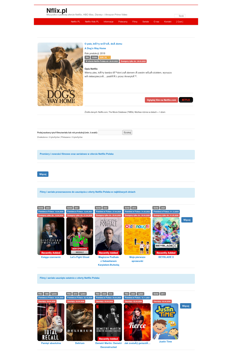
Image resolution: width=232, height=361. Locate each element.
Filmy (134, 21)
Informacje (108, 21)
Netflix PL (75, 21)
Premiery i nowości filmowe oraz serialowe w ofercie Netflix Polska (76, 154)
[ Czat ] (179, 21)
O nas (156, 21)
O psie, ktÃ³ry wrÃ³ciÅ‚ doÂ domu (103, 43)
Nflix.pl (56, 10)
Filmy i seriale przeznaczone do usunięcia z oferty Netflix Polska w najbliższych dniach (87, 191)
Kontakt (167, 21)
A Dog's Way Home (95, 48)
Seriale (146, 21)
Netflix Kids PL (92, 21)
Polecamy (123, 21)
